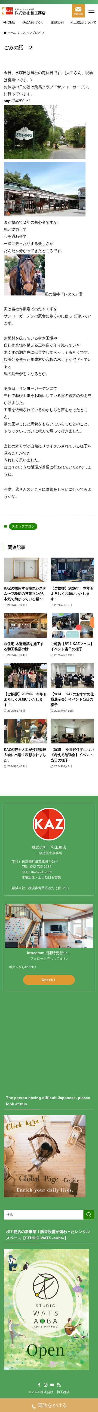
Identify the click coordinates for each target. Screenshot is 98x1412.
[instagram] (45, 1384)
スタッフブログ (23, 526)
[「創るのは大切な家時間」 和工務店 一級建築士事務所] (23, 10)
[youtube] (52, 1384)
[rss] (58, 1384)
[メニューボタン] (91, 10)
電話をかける (52, 1405)
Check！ (49, 980)
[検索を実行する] (88, 1215)
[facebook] (39, 1384)
